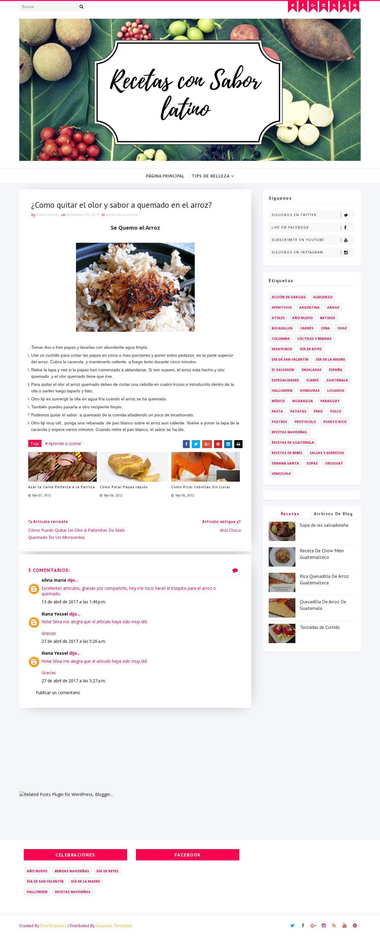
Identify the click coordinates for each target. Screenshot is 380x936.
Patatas (298, 411)
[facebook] (302, 7)
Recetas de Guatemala (293, 442)
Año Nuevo (302, 317)
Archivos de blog (333, 513)
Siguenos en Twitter (294, 215)
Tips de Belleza (210, 176)
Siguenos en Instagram (297, 252)
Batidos (327, 317)
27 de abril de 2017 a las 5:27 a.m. (74, 680)
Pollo (335, 411)
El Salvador (283, 369)
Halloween (282, 390)
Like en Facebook (290, 227)
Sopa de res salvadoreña (324, 525)
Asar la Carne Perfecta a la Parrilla (61, 487)
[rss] (334, 7)
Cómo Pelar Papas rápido (124, 487)
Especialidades (285, 380)
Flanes (312, 380)
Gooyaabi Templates (114, 925)
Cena (325, 328)
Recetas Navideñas (289, 432)
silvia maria (54, 580)
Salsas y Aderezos (327, 452)
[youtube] (344, 7)
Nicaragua (302, 401)
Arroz (333, 307)
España (335, 369)
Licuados (335, 390)
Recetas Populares (290, 514)
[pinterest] (354, 7)
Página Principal (165, 176)
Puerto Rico (334, 421)
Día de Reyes (311, 349)
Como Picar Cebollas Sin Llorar (200, 487)
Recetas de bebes (287, 452)
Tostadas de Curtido (320, 627)
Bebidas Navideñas (72, 871)
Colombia (281, 338)
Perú (318, 411)
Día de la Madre (330, 359)
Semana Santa (285, 463)
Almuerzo (322, 297)
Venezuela (281, 473)
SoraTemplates (53, 925)
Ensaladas (312, 369)
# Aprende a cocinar (63, 443)
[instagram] (323, 7)
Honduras (310, 390)
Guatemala (337, 380)
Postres (279, 421)
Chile (342, 328)
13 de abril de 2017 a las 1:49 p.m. (74, 602)
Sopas (312, 463)
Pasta (277, 411)
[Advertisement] (135, 749)
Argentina (309, 307)
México (278, 401)
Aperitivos (282, 307)
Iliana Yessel (55, 614)
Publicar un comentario (58, 692)
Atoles (278, 317)
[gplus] (313, 7)
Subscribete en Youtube (298, 240)
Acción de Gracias (289, 297)
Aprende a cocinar (122, 214)
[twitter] (292, 7)
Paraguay (329, 401)
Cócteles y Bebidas (314, 338)
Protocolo (305, 421)
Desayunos (282, 349)
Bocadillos (282, 328)
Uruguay (334, 463)
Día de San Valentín (290, 359)
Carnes (307, 328)
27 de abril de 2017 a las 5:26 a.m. (74, 641)
